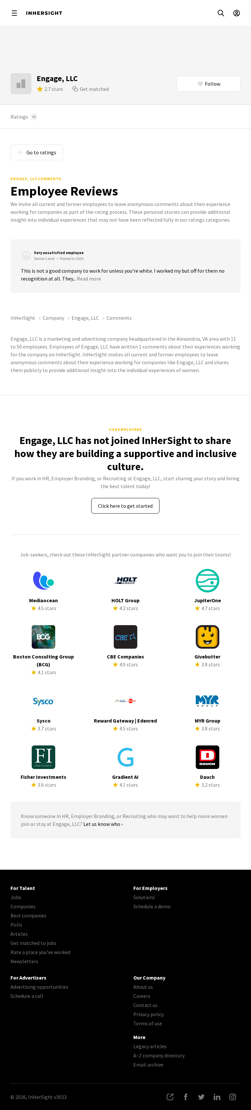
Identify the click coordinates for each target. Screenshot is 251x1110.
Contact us (145, 1005)
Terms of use (147, 1023)
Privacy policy (148, 1014)
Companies (23, 906)
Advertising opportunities (39, 986)
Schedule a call (26, 996)
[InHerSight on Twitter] (201, 1097)
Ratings (23, 116)
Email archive (148, 1064)
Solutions (144, 897)
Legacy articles (150, 1046)
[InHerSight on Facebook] (185, 1097)
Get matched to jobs (33, 943)
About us (143, 986)
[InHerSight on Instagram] (233, 1097)
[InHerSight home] (44, 13)
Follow (212, 83)
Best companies (28, 915)
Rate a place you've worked (40, 952)
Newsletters (24, 961)
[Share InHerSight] (170, 1097)
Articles (19, 934)
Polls (16, 924)
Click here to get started (125, 506)
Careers (141, 996)
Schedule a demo (152, 906)
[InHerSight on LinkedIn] (217, 1097)
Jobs (15, 897)
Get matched (94, 89)
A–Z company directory (159, 1055)
